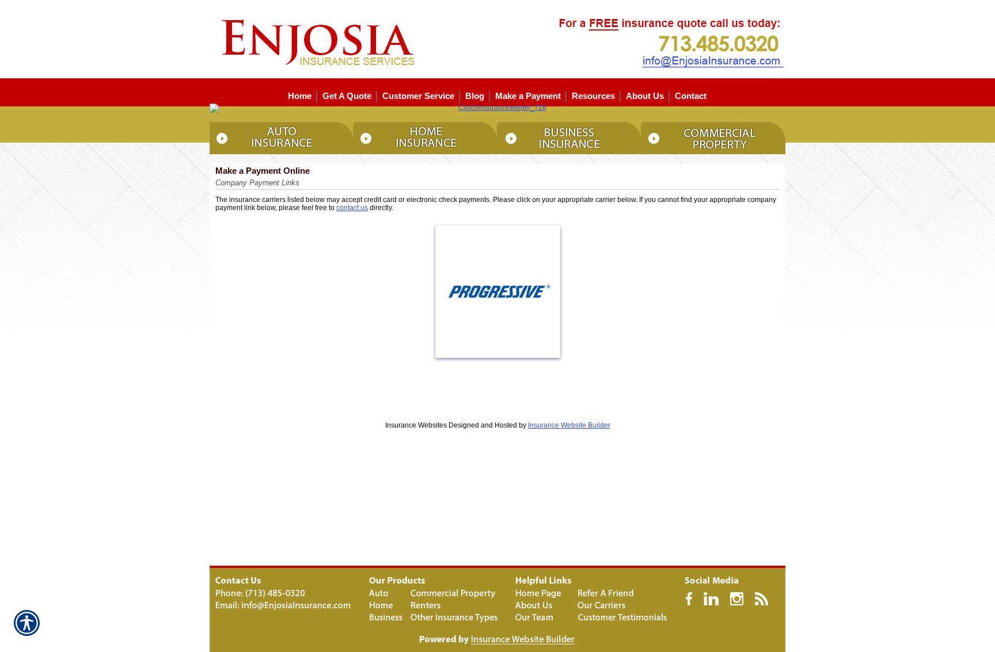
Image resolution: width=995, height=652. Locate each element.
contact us (352, 208)
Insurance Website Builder (569, 425)
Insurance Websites (416, 425)
